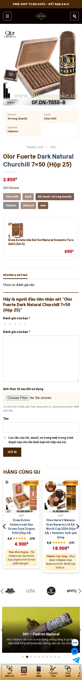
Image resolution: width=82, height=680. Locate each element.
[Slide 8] (51, 657)
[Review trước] (3, 630)
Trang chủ (34, 147)
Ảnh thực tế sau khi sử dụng (23, 389)
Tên (6, 418)
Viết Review (11, 188)
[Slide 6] (43, 657)
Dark (44, 156)
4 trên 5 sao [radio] (20, 324)
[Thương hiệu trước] (3, 591)
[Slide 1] (23, 657)
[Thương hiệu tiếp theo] (79, 591)
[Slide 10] (59, 657)
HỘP (53, 147)
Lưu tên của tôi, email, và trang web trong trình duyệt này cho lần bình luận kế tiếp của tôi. (40, 440)
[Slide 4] (35, 657)
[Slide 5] (39, 657)
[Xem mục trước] (5, 526)
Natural (63, 156)
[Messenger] (74, 651)
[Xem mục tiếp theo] (77, 526)
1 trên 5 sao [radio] (5, 324)
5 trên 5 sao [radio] (25, 324)
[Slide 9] (55, 657)
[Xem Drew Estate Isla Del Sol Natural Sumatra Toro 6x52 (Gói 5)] (16, 230)
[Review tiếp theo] (79, 630)
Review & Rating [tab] (15, 275)
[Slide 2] (27, 657)
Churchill (16, 164)
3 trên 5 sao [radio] (15, 324)
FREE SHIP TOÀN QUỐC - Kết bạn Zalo (41, 4)
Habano (11, 205)
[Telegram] (75, 660)
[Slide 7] (47, 657)
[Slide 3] (31, 657)
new (43, 205)
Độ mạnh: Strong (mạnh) (54, 196)
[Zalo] (75, 643)
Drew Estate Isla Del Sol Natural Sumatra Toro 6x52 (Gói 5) (41, 242)
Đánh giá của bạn (16, 318)
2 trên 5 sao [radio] (10, 324)
